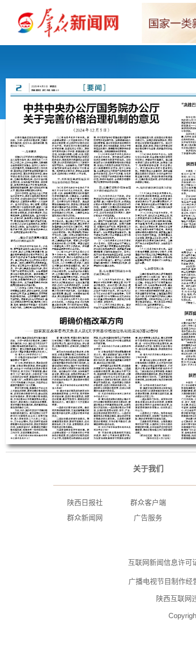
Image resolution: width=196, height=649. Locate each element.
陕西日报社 (85, 502)
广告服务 (148, 518)
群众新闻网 (85, 518)
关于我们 (148, 469)
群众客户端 (148, 502)
